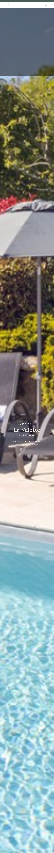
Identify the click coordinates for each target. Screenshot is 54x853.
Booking (19, 1)
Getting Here (26, 1)
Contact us (34, 1)
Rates (14, 1)
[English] (41, 1)
